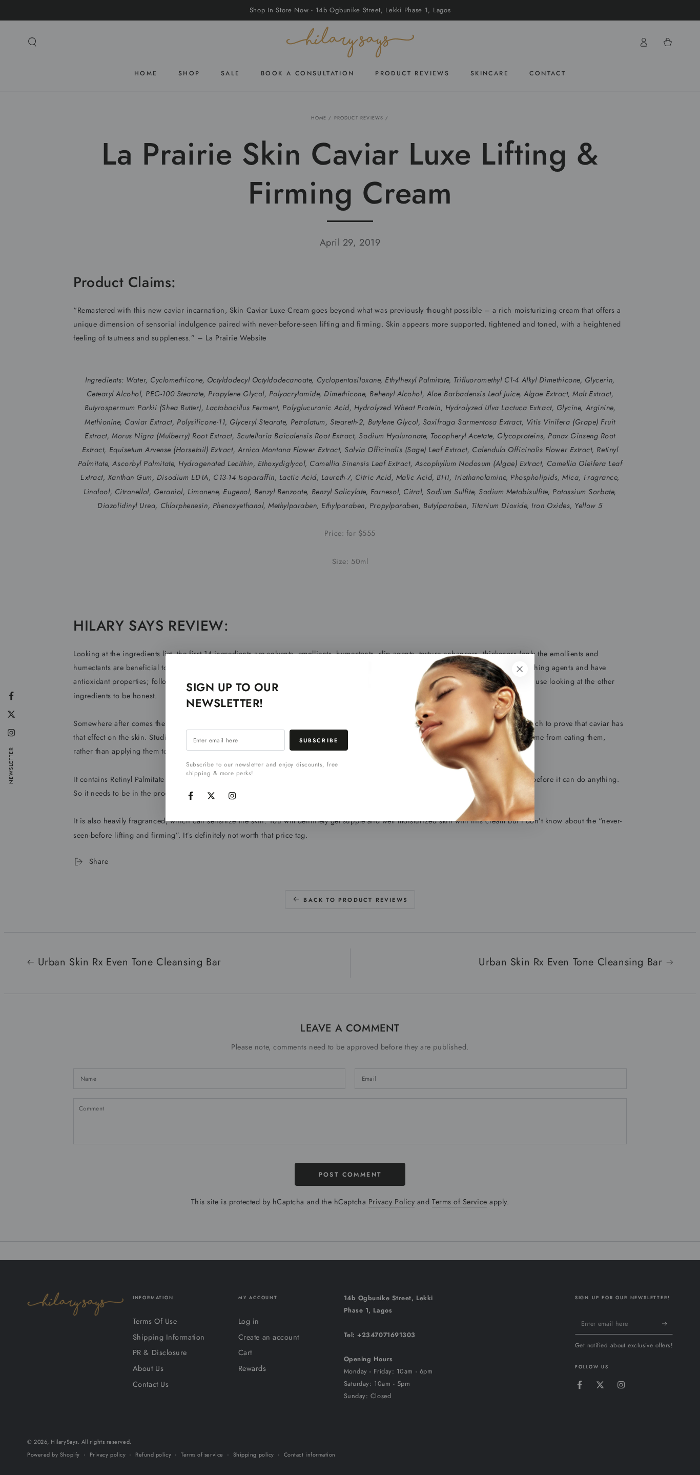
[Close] (519, 669)
